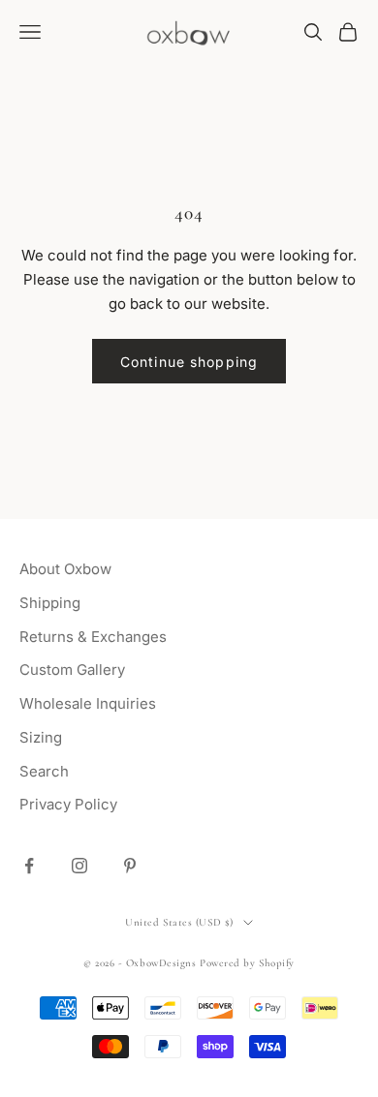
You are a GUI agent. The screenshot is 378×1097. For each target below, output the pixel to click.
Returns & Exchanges (93, 636)
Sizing (40, 737)
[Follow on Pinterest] (130, 865)
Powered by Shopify (247, 963)
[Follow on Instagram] (79, 865)
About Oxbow (65, 569)
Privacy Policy (68, 804)
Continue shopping (189, 361)
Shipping (49, 603)
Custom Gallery (72, 669)
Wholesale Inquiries (87, 703)
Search (44, 771)
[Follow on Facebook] (29, 865)
